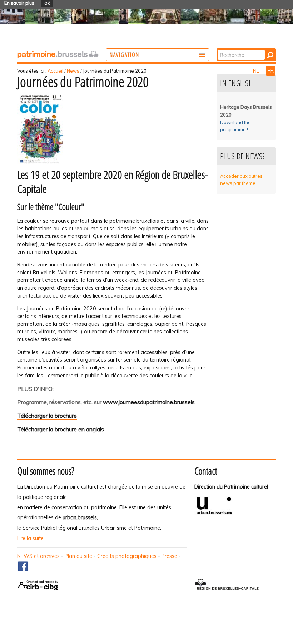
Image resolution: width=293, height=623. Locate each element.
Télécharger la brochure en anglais (60, 429)
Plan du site (78, 556)
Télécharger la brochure (47, 415)
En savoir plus (19, 3)
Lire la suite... (32, 538)
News (73, 71)
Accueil (55, 71)
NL (256, 71)
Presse (169, 556)
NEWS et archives (38, 556)
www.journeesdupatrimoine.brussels (149, 402)
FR (271, 71)
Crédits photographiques (127, 556)
